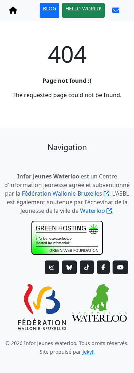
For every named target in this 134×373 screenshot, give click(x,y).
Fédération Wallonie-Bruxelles (63, 193)
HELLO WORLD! (83, 8)
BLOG (49, 8)
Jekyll (89, 351)
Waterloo (93, 211)
